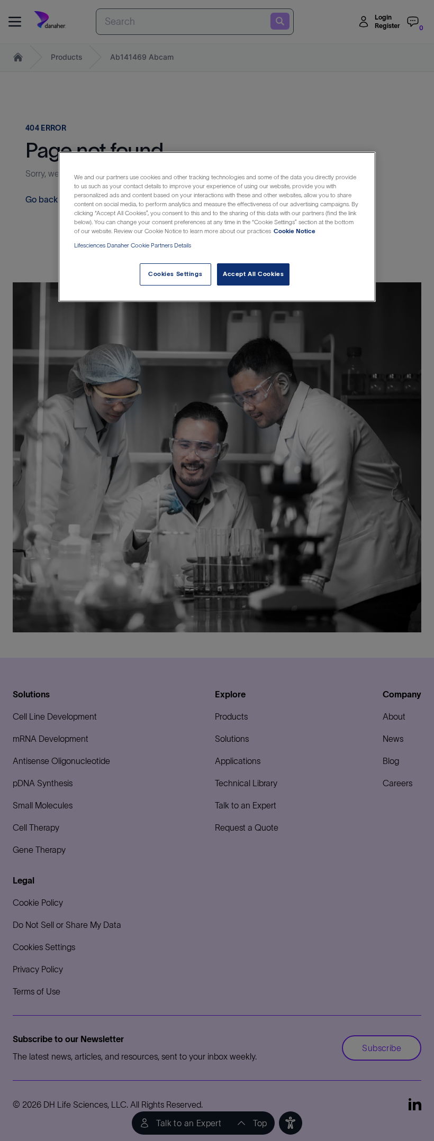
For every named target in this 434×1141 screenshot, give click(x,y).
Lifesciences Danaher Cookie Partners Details (132, 245)
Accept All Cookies (253, 274)
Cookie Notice (294, 231)
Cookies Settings (175, 274)
